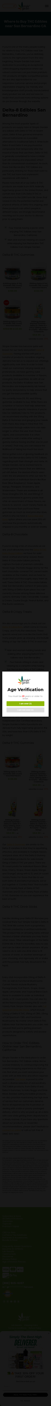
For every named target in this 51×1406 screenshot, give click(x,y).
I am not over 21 (25, 710)
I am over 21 (25, 703)
